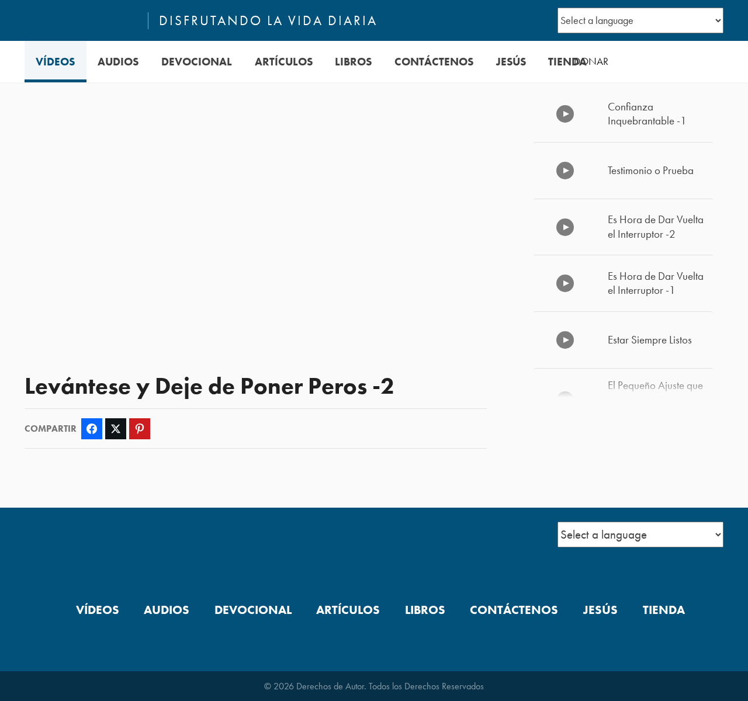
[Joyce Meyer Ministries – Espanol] (81, 20)
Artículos (284, 61)
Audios (118, 61)
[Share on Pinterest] (139, 428)
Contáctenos (433, 61)
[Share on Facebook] (91, 428)
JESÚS (511, 61)
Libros (353, 61)
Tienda (567, 61)
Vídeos (55, 61)
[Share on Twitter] (115, 428)
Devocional (196, 61)
